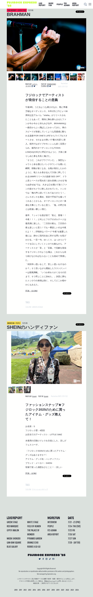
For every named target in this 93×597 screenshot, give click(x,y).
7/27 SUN (72, 538)
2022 (67, 589)
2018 (53, 589)
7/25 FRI (28, 307)
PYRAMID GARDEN (34, 538)
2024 (77, 589)
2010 (15, 589)
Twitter (34, 86)
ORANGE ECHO (32, 542)
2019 (57, 589)
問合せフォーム (49, 581)
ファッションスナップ (40, 489)
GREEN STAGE (37, 307)
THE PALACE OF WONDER (33, 532)
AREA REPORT (75, 4)
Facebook (43, 559)
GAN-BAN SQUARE (14, 542)
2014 (34, 589)
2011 (20, 589)
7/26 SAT (72, 534)
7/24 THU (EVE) (74, 526)
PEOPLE (60, 4)
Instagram (32, 86)
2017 (48, 589)
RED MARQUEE (12, 526)
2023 (72, 589)
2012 (25, 589)
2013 (29, 589)
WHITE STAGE (32, 522)
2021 (62, 589)
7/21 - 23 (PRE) (74, 522)
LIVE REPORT (42, 4)
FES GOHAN (67, 4)
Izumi (34, 396)
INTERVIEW (52, 522)
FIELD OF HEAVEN (34, 526)
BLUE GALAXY (12, 547)
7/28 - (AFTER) (74, 542)
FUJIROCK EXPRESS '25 (22, 4)
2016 (43, 589)
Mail (53, 559)
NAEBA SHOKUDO (13, 538)
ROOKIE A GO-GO (33, 547)
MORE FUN (51, 4)
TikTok (50, 559)
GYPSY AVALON (13, 530)
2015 (38, 589)
